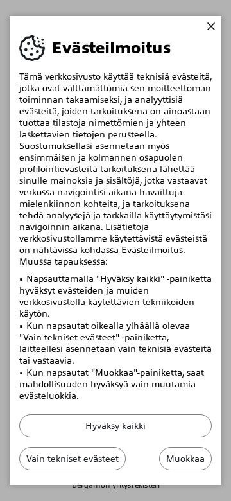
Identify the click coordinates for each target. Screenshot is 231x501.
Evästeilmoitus (152, 250)
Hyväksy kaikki (115, 426)
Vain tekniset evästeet (72, 458)
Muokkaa (185, 458)
